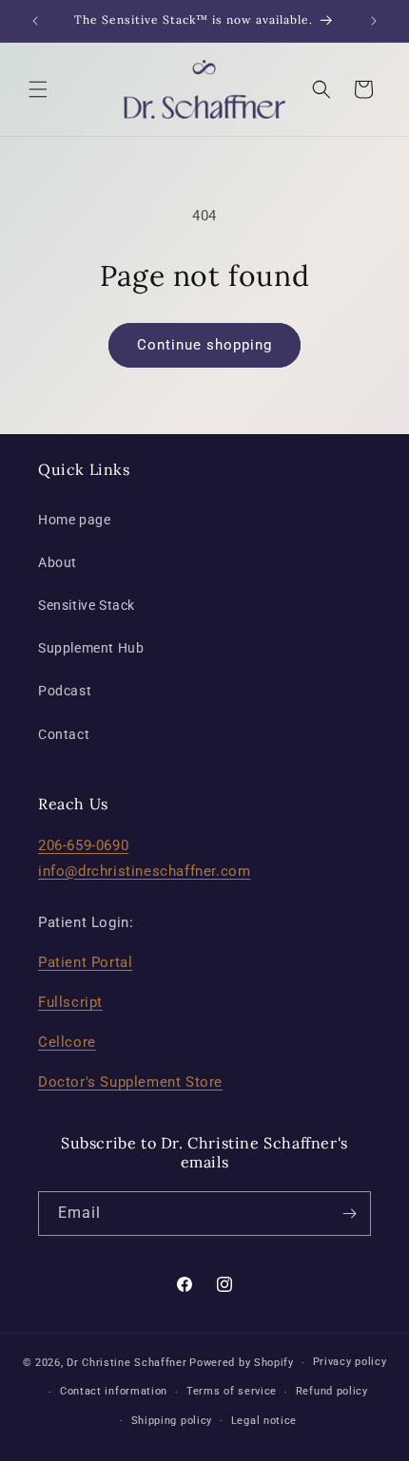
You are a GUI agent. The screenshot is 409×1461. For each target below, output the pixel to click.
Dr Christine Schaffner (126, 1363)
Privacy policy (350, 1362)
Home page (74, 519)
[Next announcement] (374, 21)
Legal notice (264, 1420)
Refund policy (332, 1391)
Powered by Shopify (241, 1363)
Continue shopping (204, 344)
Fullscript (70, 1002)
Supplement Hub (91, 647)
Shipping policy (172, 1420)
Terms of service (231, 1391)
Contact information (113, 1391)
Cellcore (67, 1042)
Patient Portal (85, 962)
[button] (38, 89)
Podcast (64, 690)
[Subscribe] (349, 1213)
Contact (63, 734)
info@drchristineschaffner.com (144, 871)
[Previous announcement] (35, 21)
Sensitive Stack (86, 605)
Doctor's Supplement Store (130, 1082)
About (57, 562)
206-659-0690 (83, 845)
